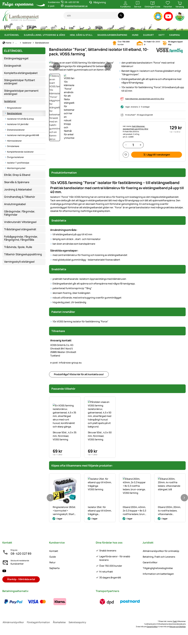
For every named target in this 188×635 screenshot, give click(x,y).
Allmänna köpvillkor (13, 622)
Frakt (175, 621)
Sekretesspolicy (77, 622)
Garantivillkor (150, 562)
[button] (158, 16)
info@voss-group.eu (66, 362)
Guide (52, 556)
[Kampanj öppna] (182, 35)
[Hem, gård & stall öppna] (94, 35)
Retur (52, 562)
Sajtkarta (54, 568)
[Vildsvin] (99, 26)
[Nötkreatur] (31, 26)
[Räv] (121, 26)
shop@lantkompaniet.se (76, 6)
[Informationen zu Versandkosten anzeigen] (118, 601)
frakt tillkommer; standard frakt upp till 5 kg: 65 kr (144, 98)
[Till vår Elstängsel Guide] (180, 17)
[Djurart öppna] (155, 35)
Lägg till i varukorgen (158, 154)
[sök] (121, 15)
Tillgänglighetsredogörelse (158, 568)
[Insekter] (182, 26)
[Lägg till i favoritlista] (126, 155)
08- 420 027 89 (21, 554)
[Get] (54, 26)
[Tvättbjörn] (132, 26)
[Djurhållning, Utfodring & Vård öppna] (67, 35)
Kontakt (53, 551)
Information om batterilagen (158, 573)
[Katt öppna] (166, 35)
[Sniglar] (175, 26)
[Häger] (150, 26)
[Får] (43, 26)
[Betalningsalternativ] (36, 601)
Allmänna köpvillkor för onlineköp (161, 551)
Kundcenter (17, 563)
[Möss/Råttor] (167, 26)
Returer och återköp (177, 626)
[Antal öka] (140, 145)
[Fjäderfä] (62, 26)
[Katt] (81, 26)
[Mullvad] (159, 26)
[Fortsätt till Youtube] (168, 17)
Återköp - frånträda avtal (21, 579)
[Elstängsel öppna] (21, 35)
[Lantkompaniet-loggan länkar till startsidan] (32, 15)
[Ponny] (19, 26)
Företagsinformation (38, 622)
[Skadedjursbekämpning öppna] (129, 35)
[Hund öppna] (140, 35)
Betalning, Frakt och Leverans (159, 556)
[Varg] (110, 26)
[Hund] (72, 26)
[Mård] (141, 26)
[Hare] (89, 26)
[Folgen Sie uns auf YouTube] (4, 571)
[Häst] (8, 26)
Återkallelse (59, 622)
